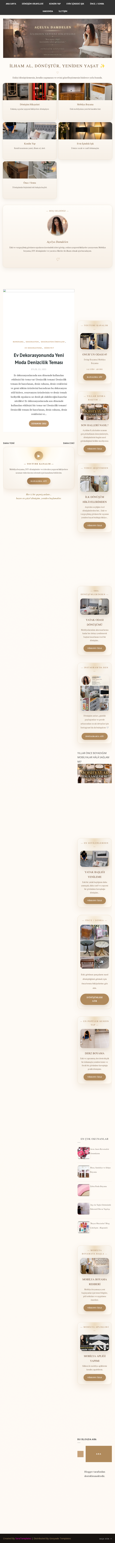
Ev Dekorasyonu (33, 348)
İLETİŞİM (63, 11)
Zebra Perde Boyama (98, 1186)
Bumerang (18, 342)
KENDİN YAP (55, 3)
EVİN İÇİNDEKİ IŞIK (75, 3)
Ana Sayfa (11, 3)
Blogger (88, 1471)
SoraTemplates (23, 1538)
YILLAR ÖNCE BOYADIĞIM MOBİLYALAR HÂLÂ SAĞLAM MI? (93, 757)
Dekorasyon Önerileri (53, 342)
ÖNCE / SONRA (97, 3)
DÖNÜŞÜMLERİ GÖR (95, 999)
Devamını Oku (38, 423)
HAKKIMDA (48, 11)
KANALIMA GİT (39, 481)
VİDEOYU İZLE (94, 449)
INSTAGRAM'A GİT (95, 736)
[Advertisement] (57, 281)
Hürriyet (49, 348)
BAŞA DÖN (104, 1539)
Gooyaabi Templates (60, 1538)
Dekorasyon (32, 342)
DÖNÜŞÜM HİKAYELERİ (32, 3)
